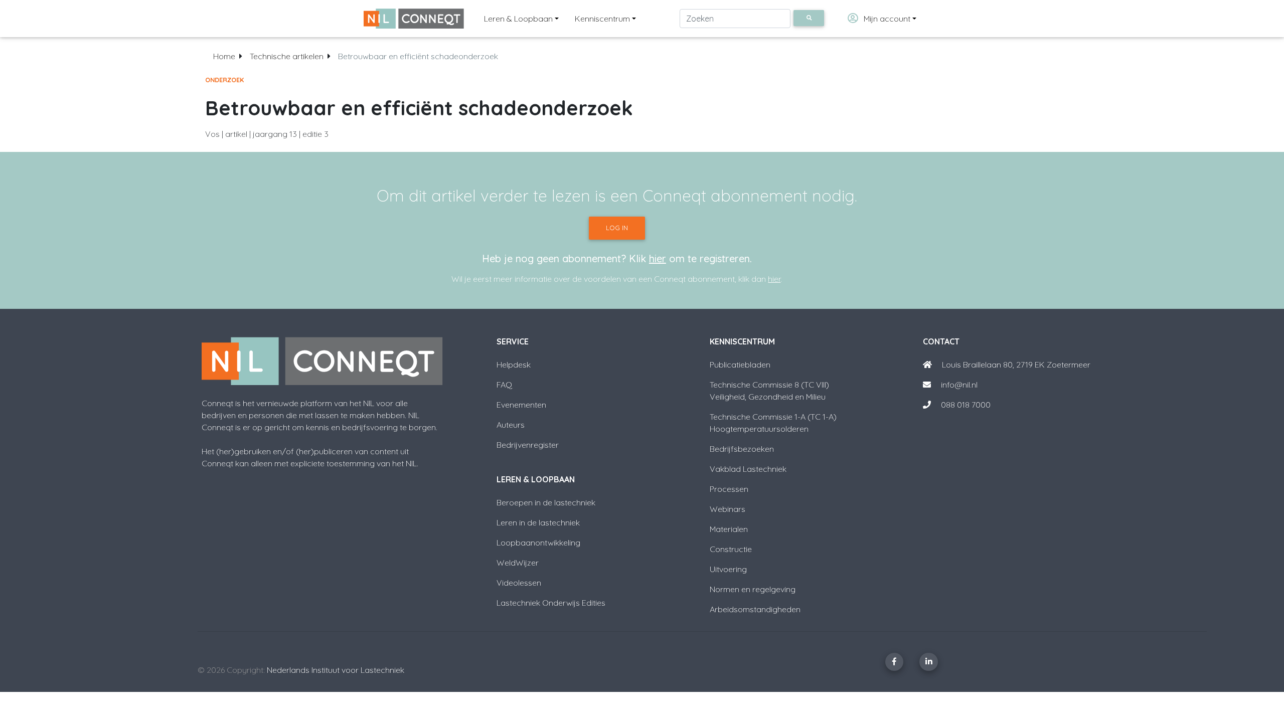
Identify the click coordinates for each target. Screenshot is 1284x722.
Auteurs (511, 425)
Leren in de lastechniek (538, 522)
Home (224, 56)
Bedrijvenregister (528, 445)
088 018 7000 (966, 405)
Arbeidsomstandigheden (755, 609)
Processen (729, 489)
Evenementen (521, 405)
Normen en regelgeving (752, 589)
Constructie (731, 549)
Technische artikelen (287, 56)
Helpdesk (514, 364)
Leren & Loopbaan (518, 19)
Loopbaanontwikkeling (538, 542)
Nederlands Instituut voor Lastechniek (335, 670)
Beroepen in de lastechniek (546, 502)
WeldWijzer (518, 563)
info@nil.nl (958, 385)
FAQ (504, 385)
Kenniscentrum (602, 19)
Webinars (727, 509)
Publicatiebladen (740, 364)
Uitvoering (728, 569)
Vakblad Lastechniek (748, 469)
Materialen (729, 529)
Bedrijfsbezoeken (742, 449)
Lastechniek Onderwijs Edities (551, 603)
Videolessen (519, 583)
